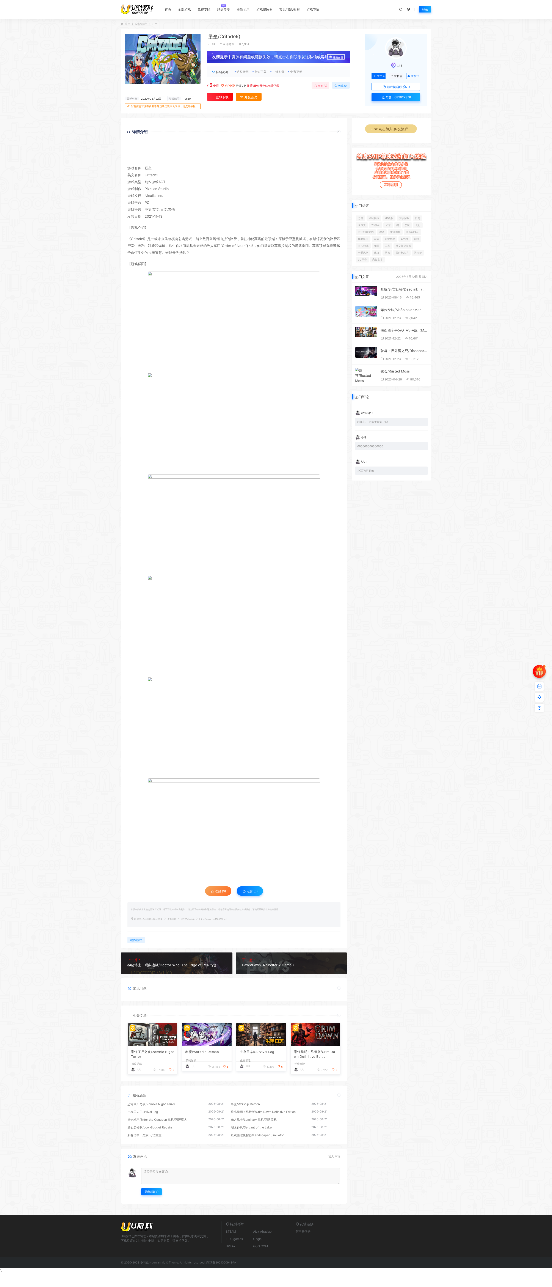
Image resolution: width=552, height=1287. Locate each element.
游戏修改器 (264, 9)
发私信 (398, 76)
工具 (387, 245)
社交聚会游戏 (403, 245)
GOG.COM (260, 1246)
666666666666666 (370, 446)
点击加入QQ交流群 (393, 129)
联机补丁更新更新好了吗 (372, 422)
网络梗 (418, 252)
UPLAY (230, 1246)
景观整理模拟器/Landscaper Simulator (257, 1135)
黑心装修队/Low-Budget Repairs (149, 1127)
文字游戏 (404, 218)
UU (213, 44)
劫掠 (387, 252)
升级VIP (241, 85)
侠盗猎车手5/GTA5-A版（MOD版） (404, 330)
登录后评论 (151, 1191)
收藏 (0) (343, 85)
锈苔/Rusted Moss (395, 371)
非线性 (404, 238)
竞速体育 (395, 232)
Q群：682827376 (398, 97)
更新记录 (243, 9)
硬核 (376, 252)
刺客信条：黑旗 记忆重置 (144, 1135)
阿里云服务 (303, 1231)
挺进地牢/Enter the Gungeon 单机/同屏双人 (157, 1119)
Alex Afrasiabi (262, 1231)
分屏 (360, 218)
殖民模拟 (374, 218)
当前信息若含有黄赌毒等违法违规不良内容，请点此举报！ (164, 106)
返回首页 (328, 158)
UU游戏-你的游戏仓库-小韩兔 (148, 919)
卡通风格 (363, 252)
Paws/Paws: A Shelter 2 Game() (268, 965)
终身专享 (223, 9)
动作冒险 (300, 1063)
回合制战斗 (412, 232)
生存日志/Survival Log (257, 1052)
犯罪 (376, 245)
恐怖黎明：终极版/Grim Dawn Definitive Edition (314, 1054)
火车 (388, 225)
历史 (417, 218)
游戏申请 (312, 9)
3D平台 (362, 259)
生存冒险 (245, 1060)
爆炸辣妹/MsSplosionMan (401, 310)
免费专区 (204, 9)
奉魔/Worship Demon (202, 1052)
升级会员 (338, 57)
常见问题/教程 (289, 9)
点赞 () (322, 85)
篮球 (376, 238)
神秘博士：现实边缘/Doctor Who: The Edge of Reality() (171, 965)
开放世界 (390, 238)
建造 (381, 232)
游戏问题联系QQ (398, 87)
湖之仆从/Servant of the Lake (251, 1127)
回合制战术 (401, 252)
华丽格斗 (363, 238)
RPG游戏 (363, 245)
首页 (168, 9)
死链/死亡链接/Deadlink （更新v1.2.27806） (404, 289)
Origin (257, 1239)
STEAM (231, 1231)
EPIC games (234, 1239)
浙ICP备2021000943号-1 (221, 1262)
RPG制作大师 (366, 232)
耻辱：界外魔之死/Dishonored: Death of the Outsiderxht (404, 351)
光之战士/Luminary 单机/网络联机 (254, 1119)
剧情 (416, 238)
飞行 (417, 225)
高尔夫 (362, 225)
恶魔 (407, 225)
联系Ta (415, 76)
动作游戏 (151, 182)
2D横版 (389, 218)
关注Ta (380, 76)
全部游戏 (184, 9)
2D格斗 (375, 225)
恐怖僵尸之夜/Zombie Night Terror (152, 1054)
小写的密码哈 (365, 470)
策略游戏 (137, 1063)
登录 (425, 9)
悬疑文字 (377, 259)
